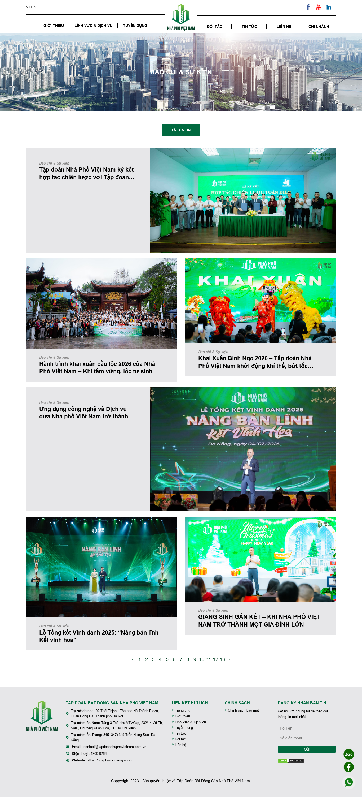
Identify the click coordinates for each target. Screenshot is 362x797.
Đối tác (214, 26)
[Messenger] (348, 767)
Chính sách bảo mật (243, 710)
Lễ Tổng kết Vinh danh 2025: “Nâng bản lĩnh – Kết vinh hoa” (101, 636)
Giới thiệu (53, 25)
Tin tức (249, 26)
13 (222, 659)
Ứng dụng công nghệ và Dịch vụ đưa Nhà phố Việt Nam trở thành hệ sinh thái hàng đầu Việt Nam (87, 412)
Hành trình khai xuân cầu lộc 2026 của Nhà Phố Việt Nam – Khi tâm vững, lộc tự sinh (97, 367)
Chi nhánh (318, 26)
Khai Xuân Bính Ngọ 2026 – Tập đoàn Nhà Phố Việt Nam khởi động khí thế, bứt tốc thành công (255, 362)
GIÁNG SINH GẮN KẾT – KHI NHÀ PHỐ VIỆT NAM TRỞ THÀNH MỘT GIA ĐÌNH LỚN (259, 620)
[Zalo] (348, 754)
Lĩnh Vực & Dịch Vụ (93, 25)
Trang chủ (182, 710)
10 (201, 659)
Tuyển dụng (135, 25)
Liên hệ (284, 26)
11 (208, 659)
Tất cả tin (181, 130)
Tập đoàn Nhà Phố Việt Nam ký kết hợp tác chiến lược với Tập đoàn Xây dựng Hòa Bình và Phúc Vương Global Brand (86, 173)
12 (215, 659)
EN (33, 7)
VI (28, 7)
